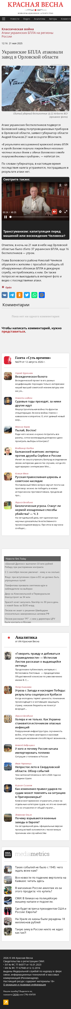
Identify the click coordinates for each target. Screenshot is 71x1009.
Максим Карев (22, 426)
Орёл (8, 287)
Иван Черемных (23, 763)
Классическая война (18, 29)
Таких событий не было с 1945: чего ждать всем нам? (39, 868)
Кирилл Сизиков (23, 785)
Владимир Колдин (24, 448)
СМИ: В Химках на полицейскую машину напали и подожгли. (36, 899)
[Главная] (35, 8)
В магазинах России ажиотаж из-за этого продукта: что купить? (38, 889)
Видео (26, 18)
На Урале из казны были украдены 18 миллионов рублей (40, 920)
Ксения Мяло (21, 473)
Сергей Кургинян (24, 373)
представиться (13, 331)
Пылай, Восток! (25, 430)
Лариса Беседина (24, 502)
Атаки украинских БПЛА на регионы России (27, 34)
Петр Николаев (23, 686)
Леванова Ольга (23, 814)
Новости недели (23, 397)
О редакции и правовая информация (24, 984)
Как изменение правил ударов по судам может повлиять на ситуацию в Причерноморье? (40, 793)
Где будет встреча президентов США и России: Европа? (40, 910)
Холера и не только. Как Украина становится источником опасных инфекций (38, 723)
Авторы (53, 18)
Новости (14, 18)
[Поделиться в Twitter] (27, 295)
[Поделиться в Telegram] (12, 295)
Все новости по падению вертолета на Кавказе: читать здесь (40, 879)
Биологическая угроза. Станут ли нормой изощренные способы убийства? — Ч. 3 (38, 510)
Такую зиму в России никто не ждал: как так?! (39, 930)
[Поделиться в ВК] (5, 295)
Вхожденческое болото (31, 376)
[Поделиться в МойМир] (42, 295)
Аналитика (39, 18)
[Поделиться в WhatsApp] (34, 295)
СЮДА (16, 994)
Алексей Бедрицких (25, 745)
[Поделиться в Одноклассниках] (19, 295)
